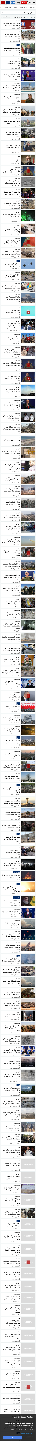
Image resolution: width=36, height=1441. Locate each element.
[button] (2, 12)
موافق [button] (12, 1437)
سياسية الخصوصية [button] (27, 1433)
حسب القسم (6, 17)
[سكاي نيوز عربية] (24, 2)
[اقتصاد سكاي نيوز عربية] (13, 2)
